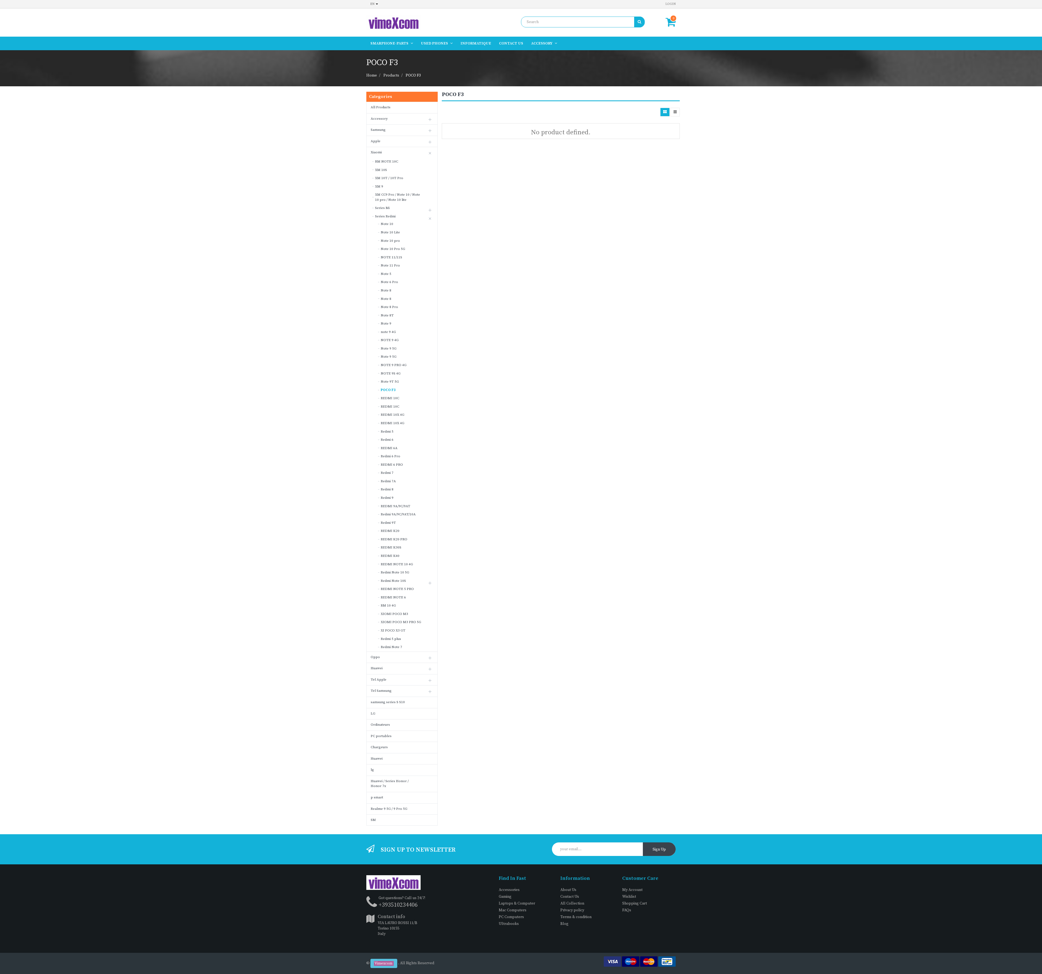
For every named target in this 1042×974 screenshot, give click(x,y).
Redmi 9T (388, 523)
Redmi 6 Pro (390, 456)
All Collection (572, 903)
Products (391, 75)
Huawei (377, 668)
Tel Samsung (381, 691)
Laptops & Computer (517, 903)
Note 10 (387, 224)
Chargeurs (379, 747)
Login (670, 4)
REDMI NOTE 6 (393, 597)
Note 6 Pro (389, 282)
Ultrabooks (509, 923)
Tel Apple (378, 679)
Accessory (379, 118)
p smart (377, 797)
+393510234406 (398, 905)
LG (373, 713)
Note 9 (386, 323)
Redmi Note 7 (391, 647)
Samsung (378, 130)
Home (371, 75)
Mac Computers (512, 910)
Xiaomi (376, 152)
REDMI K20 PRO (394, 539)
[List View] (675, 112)
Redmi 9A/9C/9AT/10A (398, 514)
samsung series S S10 (388, 702)
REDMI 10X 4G (392, 415)
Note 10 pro (390, 241)
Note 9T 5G (390, 381)
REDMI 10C (390, 398)
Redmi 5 (387, 431)
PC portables (381, 736)
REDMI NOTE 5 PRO (397, 589)
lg (372, 769)
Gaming (505, 896)
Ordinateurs (380, 724)
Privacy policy (572, 910)
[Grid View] (665, 112)
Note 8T (387, 315)
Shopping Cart (634, 903)
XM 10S (381, 170)
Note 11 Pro (390, 265)
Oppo (375, 657)
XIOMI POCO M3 (394, 614)
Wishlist (629, 896)
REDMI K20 (390, 531)
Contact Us (569, 896)
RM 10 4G (388, 605)
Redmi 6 (387, 439)
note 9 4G (388, 332)
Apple (375, 141)
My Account (632, 889)
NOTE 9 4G (390, 340)
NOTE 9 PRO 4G (393, 365)
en (372, 4)
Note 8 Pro (389, 307)
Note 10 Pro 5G (393, 249)
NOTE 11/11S (391, 257)
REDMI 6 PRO (392, 464)
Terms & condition (576, 917)
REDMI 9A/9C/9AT (395, 506)
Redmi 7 (387, 473)
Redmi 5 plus (391, 639)
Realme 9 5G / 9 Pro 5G (389, 809)
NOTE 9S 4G (391, 373)
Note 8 (386, 290)
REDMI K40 (390, 556)
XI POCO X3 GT (393, 630)
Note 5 (386, 274)
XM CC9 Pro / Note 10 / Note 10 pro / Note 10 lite (397, 197)
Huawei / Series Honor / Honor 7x (390, 783)
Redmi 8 (387, 489)
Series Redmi (385, 216)
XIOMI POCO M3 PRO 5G (401, 622)
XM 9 (379, 186)
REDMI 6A (389, 448)
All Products (380, 107)
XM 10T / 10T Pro (389, 178)
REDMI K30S (391, 547)
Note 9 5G (388, 348)
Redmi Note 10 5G (395, 572)
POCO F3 (413, 75)
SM (373, 820)
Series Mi (382, 208)
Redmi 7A (388, 481)
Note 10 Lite (390, 232)
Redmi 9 (387, 498)
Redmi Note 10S (393, 581)
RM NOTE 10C (386, 161)
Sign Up (659, 849)
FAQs (626, 910)
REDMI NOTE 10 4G (397, 564)
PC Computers (511, 917)
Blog (564, 923)
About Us (568, 889)
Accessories (509, 889)
